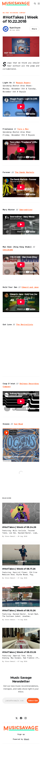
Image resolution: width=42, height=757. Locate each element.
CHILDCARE (8, 250)
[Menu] (39, 3)
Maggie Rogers (23, 82)
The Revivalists (24, 324)
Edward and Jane (30, 287)
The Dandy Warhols (24, 172)
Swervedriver (26, 209)
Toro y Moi (22, 129)
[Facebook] (21, 718)
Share (34, 29)
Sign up (21, 734)
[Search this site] (35, 3)
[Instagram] (25, 718)
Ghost (26, 739)
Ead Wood (18, 424)
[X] (16, 718)
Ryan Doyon (15, 28)
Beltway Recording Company (14, 13)
